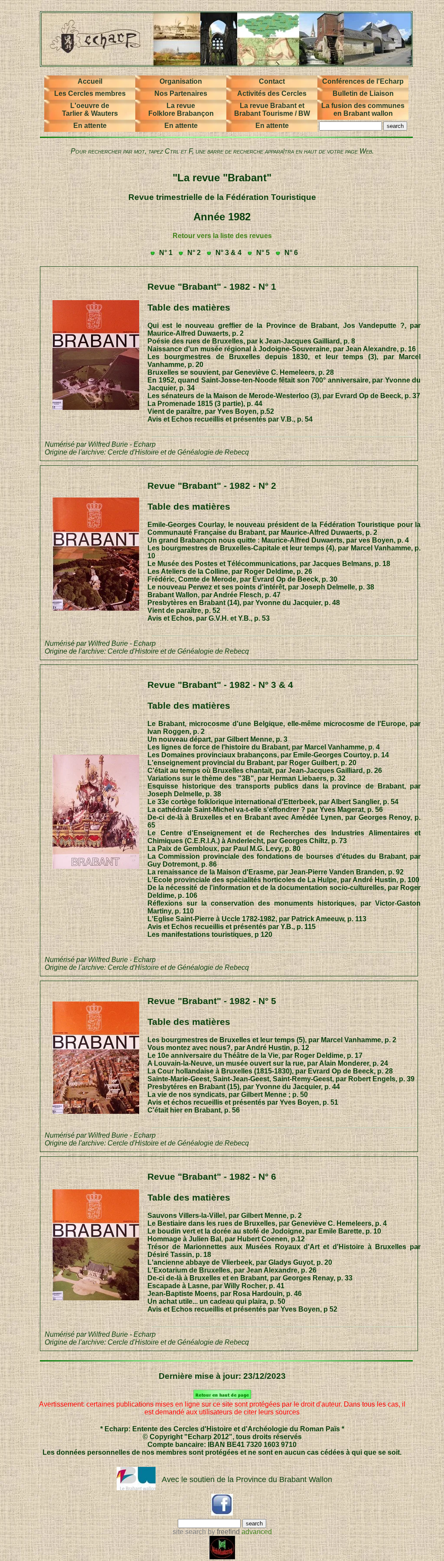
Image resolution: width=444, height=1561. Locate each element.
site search (189, 1531)
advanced (257, 1531)
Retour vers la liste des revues (222, 235)
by (223, 1531)
